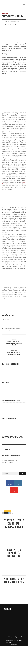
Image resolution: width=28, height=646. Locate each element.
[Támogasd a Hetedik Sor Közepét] (14, 9)
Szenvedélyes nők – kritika (9, 418)
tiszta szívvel (12, 330)
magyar (17, 328)
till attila (7, 330)
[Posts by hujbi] (3, 22)
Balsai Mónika (13, 328)
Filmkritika (5, 13)
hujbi (6, 21)
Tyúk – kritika (5, 382)
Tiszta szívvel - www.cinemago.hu (11, 455)
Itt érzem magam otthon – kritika (11, 400)
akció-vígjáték (6, 328)
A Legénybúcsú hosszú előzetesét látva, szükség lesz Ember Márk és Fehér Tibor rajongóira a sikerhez (12, 437)
